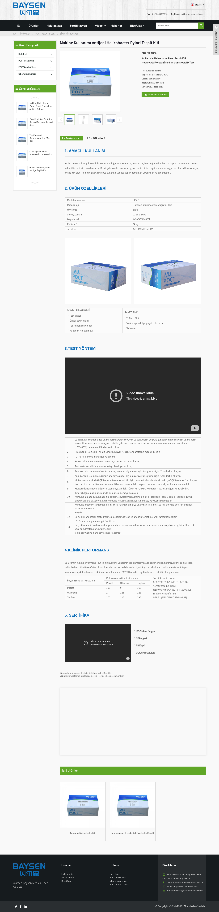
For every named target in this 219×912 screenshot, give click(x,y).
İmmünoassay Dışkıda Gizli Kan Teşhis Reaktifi (88, 673)
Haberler (116, 25)
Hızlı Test (22, 54)
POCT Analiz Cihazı (27, 67)
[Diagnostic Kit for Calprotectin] (82, 804)
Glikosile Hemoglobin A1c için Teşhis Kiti (39, 169)
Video (99, 25)
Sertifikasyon (78, 25)
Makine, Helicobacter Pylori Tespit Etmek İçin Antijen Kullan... (40, 106)
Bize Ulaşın (137, 25)
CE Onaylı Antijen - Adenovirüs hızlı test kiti (40, 153)
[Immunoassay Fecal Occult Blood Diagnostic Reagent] (133, 804)
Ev (19, 25)
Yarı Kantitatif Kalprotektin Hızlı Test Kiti (39, 138)
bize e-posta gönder (157, 94)
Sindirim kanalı (69, 33)
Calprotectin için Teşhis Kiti (82, 833)
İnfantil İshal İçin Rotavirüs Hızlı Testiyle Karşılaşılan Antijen (96, 675)
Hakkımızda (54, 25)
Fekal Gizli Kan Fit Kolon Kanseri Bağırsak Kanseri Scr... (41, 122)
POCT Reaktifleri (45, 33)
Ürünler (33, 25)
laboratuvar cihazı (27, 73)
